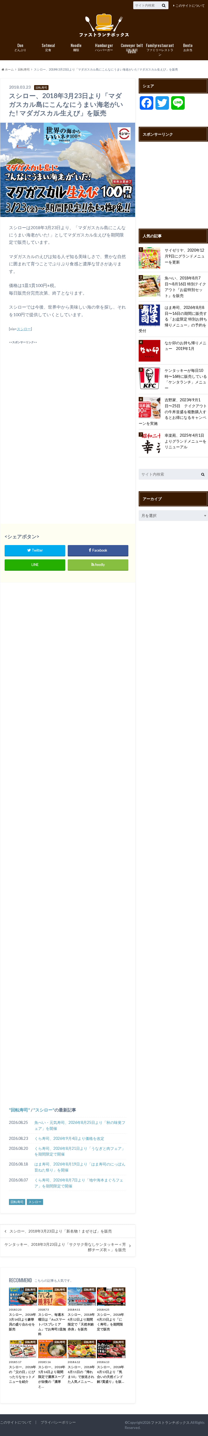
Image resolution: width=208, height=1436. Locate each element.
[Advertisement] (67, 383)
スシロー (24, 329)
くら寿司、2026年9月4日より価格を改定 (69, 1138)
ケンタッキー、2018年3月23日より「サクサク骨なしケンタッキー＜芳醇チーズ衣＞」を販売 (65, 1247)
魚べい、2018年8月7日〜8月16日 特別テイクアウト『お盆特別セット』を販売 (185, 287)
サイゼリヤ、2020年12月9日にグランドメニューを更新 (185, 256)
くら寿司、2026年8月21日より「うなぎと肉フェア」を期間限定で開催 (79, 1151)
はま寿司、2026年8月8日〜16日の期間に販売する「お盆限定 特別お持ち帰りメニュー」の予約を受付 (173, 319)
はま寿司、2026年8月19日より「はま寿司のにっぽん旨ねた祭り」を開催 (79, 1167)
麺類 (76, 47)
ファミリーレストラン (160, 49)
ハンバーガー (104, 47)
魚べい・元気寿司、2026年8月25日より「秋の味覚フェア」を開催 (79, 1125)
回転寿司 (132, 47)
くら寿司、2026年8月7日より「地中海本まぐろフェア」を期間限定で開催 (78, 1183)
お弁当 (188, 47)
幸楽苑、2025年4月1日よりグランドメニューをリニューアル (185, 441)
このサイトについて (190, 6)
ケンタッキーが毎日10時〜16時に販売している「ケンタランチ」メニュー (186, 379)
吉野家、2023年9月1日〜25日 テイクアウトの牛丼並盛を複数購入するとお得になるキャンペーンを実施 (173, 411)
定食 (48, 47)
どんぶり (20, 47)
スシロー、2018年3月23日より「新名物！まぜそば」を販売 (60, 1231)
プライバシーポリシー (58, 1422)
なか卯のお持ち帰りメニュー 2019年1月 (185, 345)
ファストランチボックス (170, 1422)
